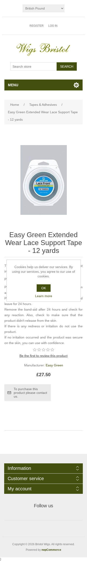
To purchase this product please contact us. (30, 392)
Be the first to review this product (43, 356)
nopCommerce (51, 549)
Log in (53, 25)
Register (36, 25)
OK (43, 288)
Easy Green (54, 365)
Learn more (43, 296)
